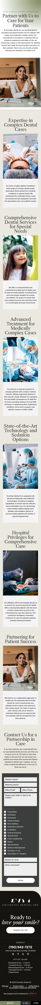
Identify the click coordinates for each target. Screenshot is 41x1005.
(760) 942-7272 (20, 947)
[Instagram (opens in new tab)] (28, 954)
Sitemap (5, 986)
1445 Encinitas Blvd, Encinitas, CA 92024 (20, 951)
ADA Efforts (32, 988)
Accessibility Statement (18, 988)
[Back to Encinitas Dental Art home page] (20, 902)
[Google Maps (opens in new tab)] (13, 954)
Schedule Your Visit (20, 930)
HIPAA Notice (34, 986)
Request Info (9, 809)
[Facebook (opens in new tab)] (18, 954)
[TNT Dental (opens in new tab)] (33, 994)
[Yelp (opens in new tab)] (23, 954)
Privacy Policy (18, 986)
